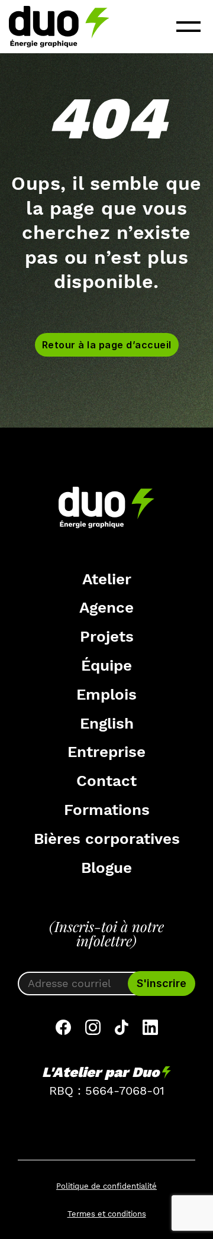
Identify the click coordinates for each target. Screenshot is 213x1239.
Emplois (106, 694)
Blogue (106, 867)
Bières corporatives (107, 838)
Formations (107, 810)
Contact (106, 781)
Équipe (106, 665)
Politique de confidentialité (106, 1186)
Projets (107, 636)
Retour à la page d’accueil (107, 345)
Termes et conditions (106, 1213)
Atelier (106, 579)
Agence (106, 607)
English (107, 723)
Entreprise (106, 752)
